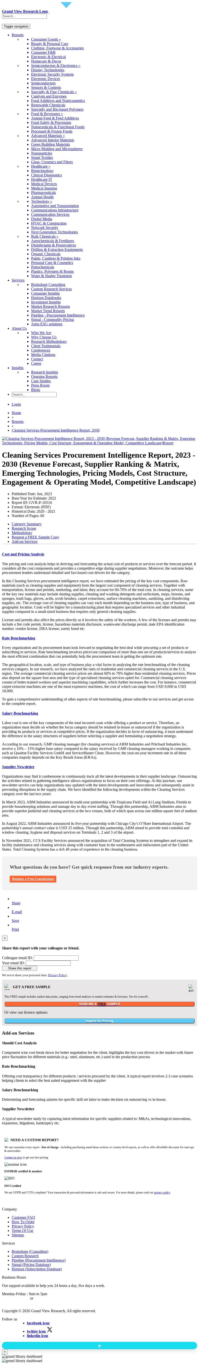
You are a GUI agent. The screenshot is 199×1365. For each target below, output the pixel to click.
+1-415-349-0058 (15, 1298)
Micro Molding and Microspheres (57, 149)
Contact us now (13, 1157)
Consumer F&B (43, 52)
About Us (19, 328)
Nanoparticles (41, 153)
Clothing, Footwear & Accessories (57, 48)
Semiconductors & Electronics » (55, 66)
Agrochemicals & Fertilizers (52, 241)
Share (16, 903)
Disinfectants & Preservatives (53, 245)
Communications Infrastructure (54, 210)
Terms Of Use (22, 1230)
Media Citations (43, 355)
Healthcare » (40, 166)
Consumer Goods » (46, 39)
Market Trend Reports (48, 311)
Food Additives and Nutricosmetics (58, 101)
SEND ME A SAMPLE (99, 1004)
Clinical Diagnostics (46, 175)
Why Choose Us (44, 337)
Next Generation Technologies (54, 232)
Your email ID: (13, 963)
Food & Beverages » (47, 114)
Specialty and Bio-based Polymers (57, 109)
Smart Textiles (42, 157)
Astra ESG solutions (46, 324)
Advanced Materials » (48, 136)
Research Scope (24, 528)
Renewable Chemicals (48, 105)
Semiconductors (43, 83)
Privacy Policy (57, 975)
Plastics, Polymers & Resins (52, 271)
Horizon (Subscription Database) (37, 1269)
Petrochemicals (42, 267)
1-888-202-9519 (46, 1298)
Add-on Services (24, 541)
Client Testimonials (45, 346)
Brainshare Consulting (48, 284)
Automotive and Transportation (55, 206)
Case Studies (41, 381)
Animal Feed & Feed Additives (55, 118)
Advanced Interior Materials (52, 140)
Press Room (40, 385)
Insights (18, 368)
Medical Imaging (44, 188)
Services (18, 280)
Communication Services (50, 214)
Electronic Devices (45, 79)
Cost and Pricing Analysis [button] (23, 554)
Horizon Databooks (46, 298)
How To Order (23, 1222)
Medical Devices (44, 184)
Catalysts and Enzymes (48, 96)
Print (15, 929)
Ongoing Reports (44, 376)
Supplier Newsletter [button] (18, 767)
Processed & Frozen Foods (51, 131)
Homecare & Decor (46, 61)
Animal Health (42, 197)
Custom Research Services (51, 289)
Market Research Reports (50, 306)
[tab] (99, 554)
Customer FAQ (23, 1217)
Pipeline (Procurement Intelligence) (39, 1260)
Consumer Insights (45, 293)
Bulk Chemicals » (44, 236)
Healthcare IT (41, 179)
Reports (18, 35)
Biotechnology (42, 171)
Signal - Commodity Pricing (52, 320)
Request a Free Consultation (33, 879)
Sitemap (18, 1235)
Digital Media (41, 219)
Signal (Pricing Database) (31, 1265)
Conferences (40, 350)
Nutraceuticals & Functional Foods (57, 127)
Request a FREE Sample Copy (35, 537)
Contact (37, 359)
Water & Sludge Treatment (51, 276)
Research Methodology (49, 341)
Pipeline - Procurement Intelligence (58, 315)
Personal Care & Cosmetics (52, 263)
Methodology (22, 533)
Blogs (35, 390)
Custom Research (25, 1256)
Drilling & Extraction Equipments (57, 249)
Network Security (44, 228)
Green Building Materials (50, 144)
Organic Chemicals (45, 254)
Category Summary (26, 524)
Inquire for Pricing (99, 1021)
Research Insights (44, 372)
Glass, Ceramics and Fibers (52, 162)
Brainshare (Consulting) (30, 1251)
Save (15, 921)
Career (36, 363)
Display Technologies (47, 70)
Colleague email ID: (17, 958)
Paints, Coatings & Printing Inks (55, 258)
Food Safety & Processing (51, 122)
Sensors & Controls (46, 87)
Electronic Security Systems (52, 74)
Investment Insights (46, 302)
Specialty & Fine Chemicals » (54, 92)
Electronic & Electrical (48, 57)
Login (16, 404)
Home (16, 413)
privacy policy (162, 1192)
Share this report (19, 968)
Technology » (41, 201)
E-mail (17, 912)
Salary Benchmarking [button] (20, 713)
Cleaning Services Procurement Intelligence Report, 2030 (56, 430)
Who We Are (41, 333)
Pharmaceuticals (43, 193)
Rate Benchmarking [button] (18, 638)
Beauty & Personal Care (49, 44)
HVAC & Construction (48, 223)
